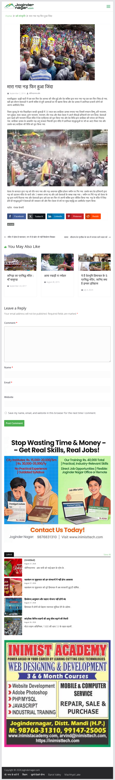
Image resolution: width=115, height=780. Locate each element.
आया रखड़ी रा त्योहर (55, 276)
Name (8, 367)
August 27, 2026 (30, 564)
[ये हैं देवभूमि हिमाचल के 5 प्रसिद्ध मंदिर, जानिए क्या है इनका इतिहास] (94, 255)
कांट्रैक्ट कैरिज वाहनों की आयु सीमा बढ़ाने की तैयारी (46, 618)
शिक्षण (24, 774)
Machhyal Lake (72, 774)
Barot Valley (54, 774)
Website (8, 397)
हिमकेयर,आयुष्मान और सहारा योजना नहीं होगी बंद (45, 599)
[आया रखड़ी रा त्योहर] (57, 255)
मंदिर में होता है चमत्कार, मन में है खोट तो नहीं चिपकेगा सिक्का (31, 236)
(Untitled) (29, 560)
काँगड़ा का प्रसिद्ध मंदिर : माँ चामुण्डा (20, 278)
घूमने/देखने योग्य (38, 774)
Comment (10, 322)
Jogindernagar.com (31, 770)
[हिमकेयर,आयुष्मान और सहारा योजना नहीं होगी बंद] (13, 607)
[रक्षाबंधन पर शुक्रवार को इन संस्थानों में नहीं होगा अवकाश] (13, 587)
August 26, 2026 (30, 622)
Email (8, 382)
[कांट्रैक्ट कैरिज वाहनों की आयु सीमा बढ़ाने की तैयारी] (13, 626)
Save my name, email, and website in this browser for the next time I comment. (52, 413)
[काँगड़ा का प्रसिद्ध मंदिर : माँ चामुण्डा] (20, 255)
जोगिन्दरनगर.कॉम (34, 93)
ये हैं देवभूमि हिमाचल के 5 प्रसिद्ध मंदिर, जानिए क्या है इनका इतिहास (94, 279)
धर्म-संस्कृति (11, 224)
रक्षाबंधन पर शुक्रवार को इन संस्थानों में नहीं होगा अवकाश (48, 579)
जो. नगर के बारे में (11, 774)
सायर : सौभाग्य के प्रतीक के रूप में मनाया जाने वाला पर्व (85, 237)
